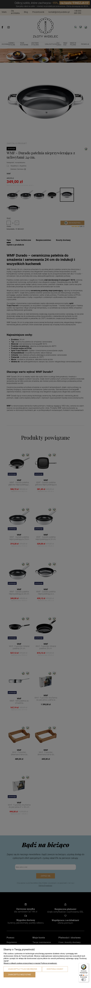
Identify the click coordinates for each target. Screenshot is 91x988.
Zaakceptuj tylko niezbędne (22, 969)
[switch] (83, 979)
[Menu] (87, 964)
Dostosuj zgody (55, 969)
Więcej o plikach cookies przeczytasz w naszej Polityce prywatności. (30, 963)
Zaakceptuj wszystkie (19, 975)
